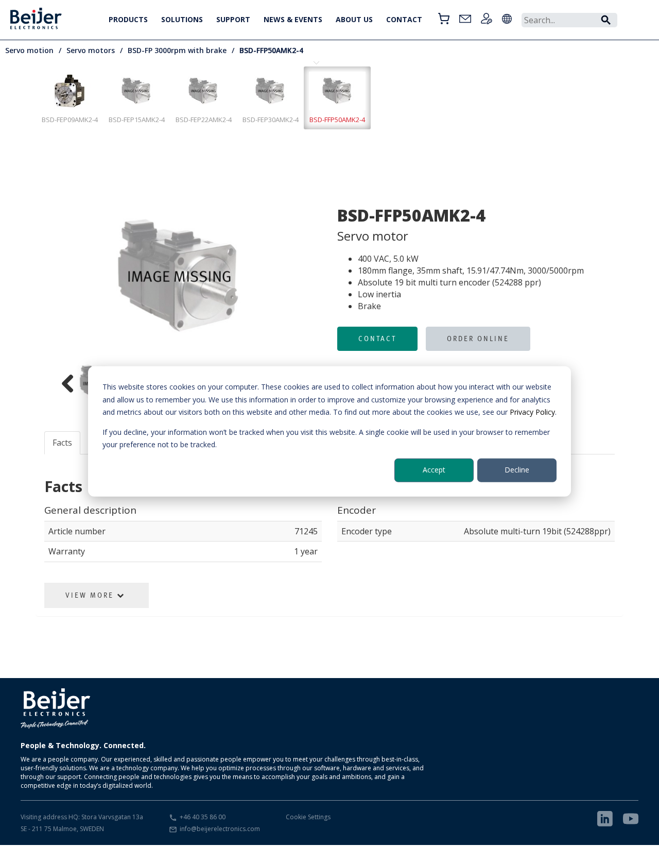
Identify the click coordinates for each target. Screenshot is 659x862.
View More (91, 595)
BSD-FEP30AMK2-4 (270, 119)
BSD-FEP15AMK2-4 (137, 119)
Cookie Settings (308, 817)
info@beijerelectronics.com (220, 828)
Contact (377, 338)
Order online (478, 338)
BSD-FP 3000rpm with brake (177, 50)
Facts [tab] (62, 442)
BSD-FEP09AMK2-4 (70, 119)
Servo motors (90, 50)
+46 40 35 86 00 (203, 817)
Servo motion (29, 50)
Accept (434, 470)
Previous (46, 276)
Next (312, 276)
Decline (517, 470)
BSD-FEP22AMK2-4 (204, 119)
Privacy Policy (532, 411)
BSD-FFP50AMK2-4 (271, 50)
